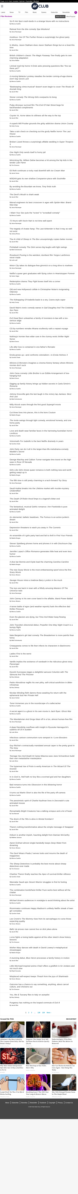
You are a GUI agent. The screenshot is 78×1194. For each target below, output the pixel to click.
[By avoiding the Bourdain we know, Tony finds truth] (5, 188)
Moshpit (36, 1)
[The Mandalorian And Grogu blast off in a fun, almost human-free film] (5, 721)
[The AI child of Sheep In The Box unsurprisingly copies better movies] (5, 241)
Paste (2, 1)
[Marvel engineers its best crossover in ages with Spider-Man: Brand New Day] (5, 205)
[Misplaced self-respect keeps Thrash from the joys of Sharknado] (5, 978)
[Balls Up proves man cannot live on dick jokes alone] (5, 931)
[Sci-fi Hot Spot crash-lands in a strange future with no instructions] (5, 23)
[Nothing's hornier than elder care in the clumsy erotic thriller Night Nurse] (5, 339)
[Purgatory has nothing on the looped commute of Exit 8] (5, 1004)
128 (39, 1013)
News (12, 12)
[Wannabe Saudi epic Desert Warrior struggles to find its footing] (5, 883)
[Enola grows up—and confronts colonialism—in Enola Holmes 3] (5, 356)
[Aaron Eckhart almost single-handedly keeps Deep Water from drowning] (5, 846)
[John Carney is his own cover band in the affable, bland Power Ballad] (5, 600)
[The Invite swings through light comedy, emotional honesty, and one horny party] (5, 423)
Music (35, 12)
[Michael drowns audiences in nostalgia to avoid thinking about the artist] (5, 902)
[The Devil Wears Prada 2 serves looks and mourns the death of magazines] (5, 856)
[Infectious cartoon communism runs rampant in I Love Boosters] (5, 739)
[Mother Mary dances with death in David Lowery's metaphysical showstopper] (5, 950)
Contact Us (69, 1103)
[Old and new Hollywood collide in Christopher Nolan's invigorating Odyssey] (5, 292)
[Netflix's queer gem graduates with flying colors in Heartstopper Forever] (5, 275)
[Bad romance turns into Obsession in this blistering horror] (5, 786)
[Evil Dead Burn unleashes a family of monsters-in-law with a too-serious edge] (5, 321)
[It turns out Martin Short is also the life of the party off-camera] (5, 794)
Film (26, 12)
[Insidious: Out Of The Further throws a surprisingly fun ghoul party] (5, 39)
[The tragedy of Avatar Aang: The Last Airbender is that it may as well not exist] (5, 232)
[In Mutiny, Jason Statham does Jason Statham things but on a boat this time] (5, 48)
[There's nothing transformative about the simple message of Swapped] (5, 828)
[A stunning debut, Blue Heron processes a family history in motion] (5, 959)
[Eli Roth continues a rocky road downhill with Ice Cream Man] (5, 172)
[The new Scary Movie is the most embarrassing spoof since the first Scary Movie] (5, 573)
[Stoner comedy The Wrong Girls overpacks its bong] (5, 99)
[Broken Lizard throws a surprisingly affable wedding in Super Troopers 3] (5, 145)
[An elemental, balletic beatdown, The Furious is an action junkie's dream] (5, 520)
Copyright (52, 1103)
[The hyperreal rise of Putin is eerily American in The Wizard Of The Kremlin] (5, 769)
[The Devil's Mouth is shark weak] (5, 196)
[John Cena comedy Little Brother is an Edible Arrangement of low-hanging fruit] (5, 376)
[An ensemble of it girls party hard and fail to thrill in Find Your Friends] (5, 537)
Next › (49, 1013)
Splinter (22, 1)
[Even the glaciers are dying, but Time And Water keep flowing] (5, 618)
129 (43, 1013)
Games (43, 12)
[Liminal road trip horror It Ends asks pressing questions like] (5, 69)
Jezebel (15, 1)
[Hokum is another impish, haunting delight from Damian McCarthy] (5, 836)
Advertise (24, 1103)
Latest (3, 12)
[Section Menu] (2, 6)
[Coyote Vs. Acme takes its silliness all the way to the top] (5, 117)
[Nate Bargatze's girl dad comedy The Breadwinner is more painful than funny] (5, 638)
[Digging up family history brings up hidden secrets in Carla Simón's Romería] (5, 387)
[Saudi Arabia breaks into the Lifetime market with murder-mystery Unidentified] (5, 491)
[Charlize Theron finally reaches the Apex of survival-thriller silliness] (5, 876)
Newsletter (66, 12)
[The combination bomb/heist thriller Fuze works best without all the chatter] (5, 893)
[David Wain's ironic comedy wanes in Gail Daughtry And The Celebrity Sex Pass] (5, 311)
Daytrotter (29, 1)
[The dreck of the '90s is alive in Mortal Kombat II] (5, 820)
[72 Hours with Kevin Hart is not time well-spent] (5, 222)
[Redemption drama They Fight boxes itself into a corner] (5, 283)
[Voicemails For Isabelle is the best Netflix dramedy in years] (5, 443)
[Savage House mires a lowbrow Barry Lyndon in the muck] (5, 582)
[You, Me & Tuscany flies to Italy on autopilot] (5, 996)
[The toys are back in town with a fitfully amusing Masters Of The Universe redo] (5, 591)
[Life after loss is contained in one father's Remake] (5, 348)
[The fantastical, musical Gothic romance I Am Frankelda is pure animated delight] (5, 510)
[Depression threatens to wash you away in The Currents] (5, 529)
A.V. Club (8, 1)
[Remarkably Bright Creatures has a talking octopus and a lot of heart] (5, 812)
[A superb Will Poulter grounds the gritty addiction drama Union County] (5, 125)
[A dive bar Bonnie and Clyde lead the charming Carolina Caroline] (5, 563)
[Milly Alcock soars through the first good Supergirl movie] (5, 406)
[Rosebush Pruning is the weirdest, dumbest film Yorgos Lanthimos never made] (5, 258)
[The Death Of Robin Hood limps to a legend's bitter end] (5, 500)
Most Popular (70, 16)
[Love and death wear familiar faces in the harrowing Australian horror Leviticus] (5, 434)
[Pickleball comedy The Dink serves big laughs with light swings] (5, 249)
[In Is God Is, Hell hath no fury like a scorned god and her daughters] (5, 778)
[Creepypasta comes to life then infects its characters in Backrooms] (5, 647)
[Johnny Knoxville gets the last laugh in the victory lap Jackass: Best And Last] (5, 397)
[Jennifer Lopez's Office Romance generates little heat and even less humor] (5, 554)
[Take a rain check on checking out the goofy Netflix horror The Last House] (5, 134)
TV (19, 12)
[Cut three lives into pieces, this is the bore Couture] (5, 414)
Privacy (60, 1103)
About (7, 1103)
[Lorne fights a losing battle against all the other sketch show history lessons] (5, 940)
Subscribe (54, 12)
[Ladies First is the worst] (5, 655)
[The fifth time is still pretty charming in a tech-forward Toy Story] (5, 482)
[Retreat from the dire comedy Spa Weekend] (5, 31)
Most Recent (60, 16)
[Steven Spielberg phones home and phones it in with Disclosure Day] (5, 545)
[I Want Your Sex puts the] (5, 214)
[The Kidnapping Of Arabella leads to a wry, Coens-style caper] (5, 301)
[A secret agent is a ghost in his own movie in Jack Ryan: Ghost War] (5, 713)
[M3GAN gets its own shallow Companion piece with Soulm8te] (5, 180)
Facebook (43, 1103)
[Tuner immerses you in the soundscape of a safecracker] (5, 705)
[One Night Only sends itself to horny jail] (5, 154)
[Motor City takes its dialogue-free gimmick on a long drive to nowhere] (5, 267)
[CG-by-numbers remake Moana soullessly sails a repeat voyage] (5, 330)
